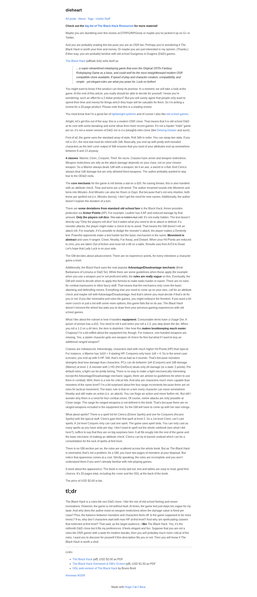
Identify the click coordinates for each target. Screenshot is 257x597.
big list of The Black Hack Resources (109, 25)
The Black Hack (75, 60)
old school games (177, 114)
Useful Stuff (103, 18)
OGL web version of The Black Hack (95, 568)
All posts (71, 18)
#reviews (71, 575)
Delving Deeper (167, 130)
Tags (91, 18)
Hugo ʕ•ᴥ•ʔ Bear (135, 586)
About (81, 18)
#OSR (81, 575)
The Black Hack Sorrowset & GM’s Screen (99, 563)
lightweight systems (124, 114)
